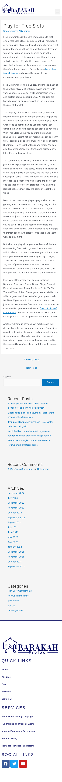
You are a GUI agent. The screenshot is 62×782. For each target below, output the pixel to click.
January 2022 (15, 547)
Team (4, 684)
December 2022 (16, 502)
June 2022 (13, 532)
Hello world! (43, 469)
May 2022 (13, 537)
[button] (57, 11)
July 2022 (13, 527)
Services (6, 691)
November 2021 (16, 556)
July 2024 (13, 498)
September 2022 (16, 517)
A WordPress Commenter (20, 469)
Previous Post (31, 359)
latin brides (13, 600)
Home (5, 669)
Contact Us (7, 699)
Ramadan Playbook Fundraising (18, 745)
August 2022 (14, 522)
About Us (6, 677)
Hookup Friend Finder (18, 595)
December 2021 (16, 552)
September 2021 (16, 566)
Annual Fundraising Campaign (17, 716)
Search (7, 376)
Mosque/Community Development (19, 731)
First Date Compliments (20, 590)
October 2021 (14, 561)
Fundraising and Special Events (18, 723)
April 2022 (13, 542)
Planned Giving (9, 738)
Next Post (31, 367)
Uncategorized (10, 31)
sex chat (12, 605)
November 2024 (16, 493)
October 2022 (15, 512)
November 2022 (16, 507)
